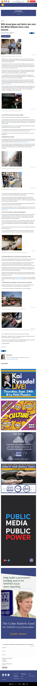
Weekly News (5, 660)
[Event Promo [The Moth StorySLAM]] (18, 447)
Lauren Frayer (6, 32)
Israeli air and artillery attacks (11, 208)
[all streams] (35, 5)
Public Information (16, 678)
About (22, 678)
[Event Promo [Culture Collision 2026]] (18, 415)
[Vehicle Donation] (18, 478)
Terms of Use (16, 673)
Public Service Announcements (23, 674)
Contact (30, 673)
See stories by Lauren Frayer (12, 359)
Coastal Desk (5, 661)
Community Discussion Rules (16, 676)
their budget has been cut (24, 141)
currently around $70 (17, 217)
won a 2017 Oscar (7, 84)
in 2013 (6, 80)
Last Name (3, 654)
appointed (15, 87)
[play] (2, 4)
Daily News (4, 659)
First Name (3, 651)
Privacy (22, 676)
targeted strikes (19, 278)
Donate (33, 1)
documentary (29, 82)
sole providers (15, 65)
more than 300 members (17, 277)
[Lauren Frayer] (3, 356)
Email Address (4, 647)
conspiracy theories (8, 122)
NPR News (2, 20)
